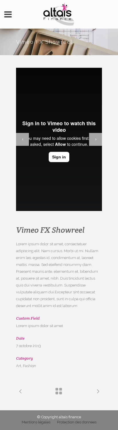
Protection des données (77, 422)
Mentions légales (36, 422)
